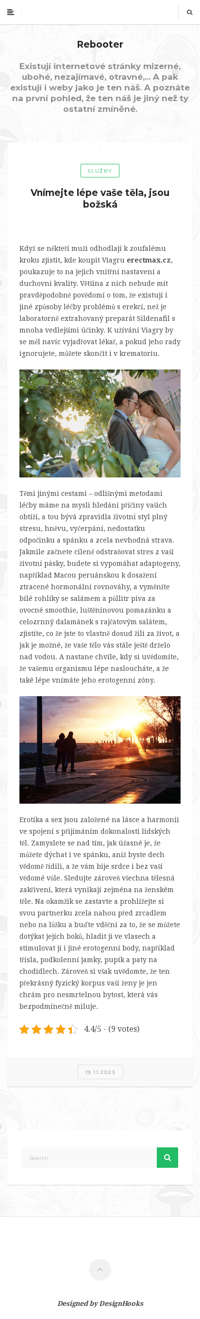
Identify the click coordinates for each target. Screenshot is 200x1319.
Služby (100, 171)
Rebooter (100, 44)
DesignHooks (121, 1303)
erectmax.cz (149, 260)
